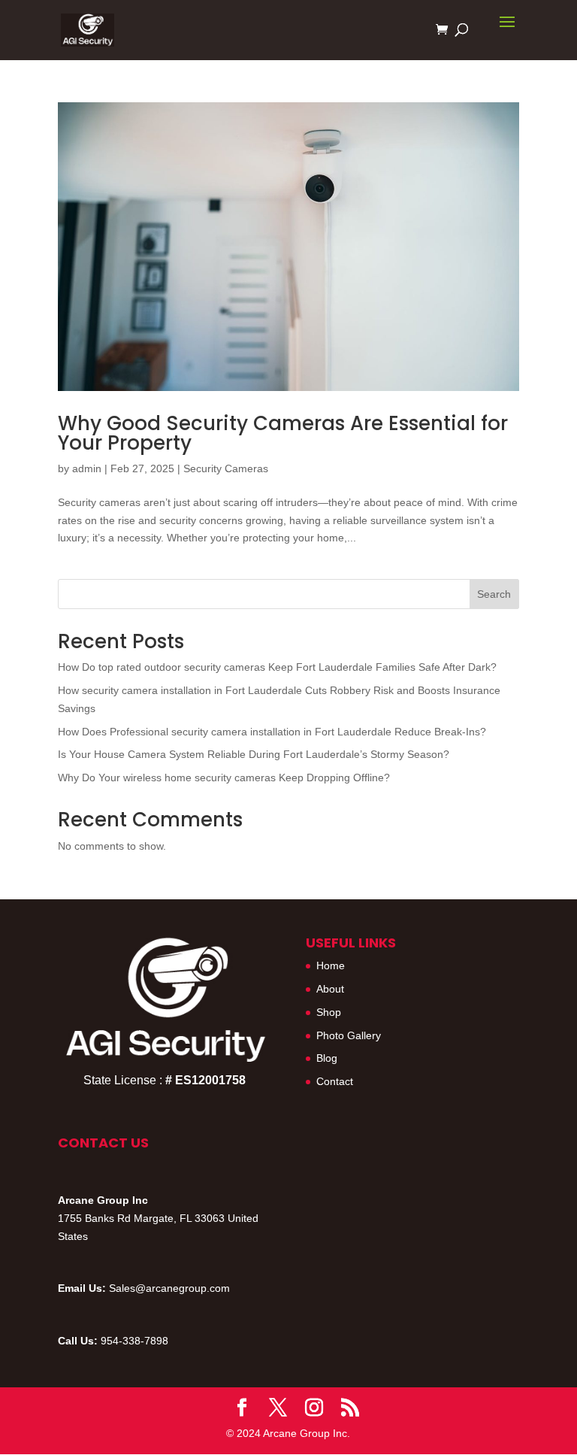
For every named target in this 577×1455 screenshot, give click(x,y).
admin (86, 468)
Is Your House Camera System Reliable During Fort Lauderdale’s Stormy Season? (253, 754)
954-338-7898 (134, 1341)
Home (330, 965)
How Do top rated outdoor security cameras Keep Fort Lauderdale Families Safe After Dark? (277, 667)
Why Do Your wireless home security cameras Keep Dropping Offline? (224, 777)
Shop (328, 1012)
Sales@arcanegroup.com (169, 1288)
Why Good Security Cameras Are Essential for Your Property (283, 433)
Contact (334, 1081)
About (330, 989)
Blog (326, 1058)
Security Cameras (225, 468)
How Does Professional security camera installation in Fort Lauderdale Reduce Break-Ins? (272, 732)
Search (494, 594)
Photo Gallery (348, 1035)
